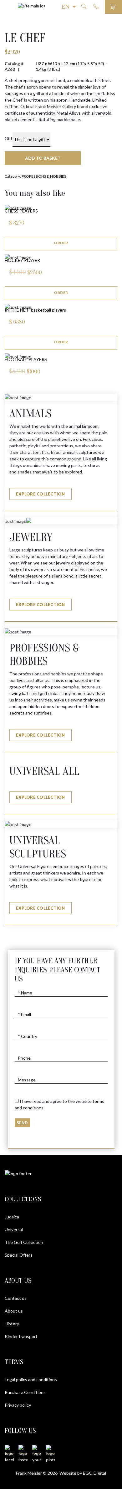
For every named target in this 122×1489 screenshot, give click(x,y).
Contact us (16, 1298)
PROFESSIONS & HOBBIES (44, 176)
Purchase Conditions (25, 1392)
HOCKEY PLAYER (22, 260)
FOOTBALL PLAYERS (26, 359)
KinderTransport (21, 1336)
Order (61, 242)
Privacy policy (18, 1405)
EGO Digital (94, 1473)
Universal (14, 1229)
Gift (9, 138)
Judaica (12, 1216)
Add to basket (43, 158)
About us (14, 1310)
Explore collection (40, 493)
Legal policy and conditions (31, 1379)
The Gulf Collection (24, 1242)
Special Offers (19, 1255)
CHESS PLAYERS (21, 210)
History (12, 1323)
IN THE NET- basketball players (35, 310)
